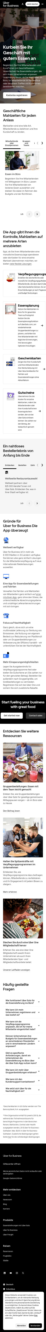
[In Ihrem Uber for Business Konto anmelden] (22, 4)
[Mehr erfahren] (23, 837)
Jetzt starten (32, 4)
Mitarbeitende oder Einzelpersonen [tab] (11, 143)
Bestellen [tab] (22, 465)
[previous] (37, 143)
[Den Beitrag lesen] (23, 762)
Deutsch (9, 1284)
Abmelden (21, 1326)
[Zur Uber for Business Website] (11, 4)
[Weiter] (37, 214)
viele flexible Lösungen (21, 264)
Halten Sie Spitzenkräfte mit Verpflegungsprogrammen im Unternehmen (19, 864)
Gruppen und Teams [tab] (26, 143)
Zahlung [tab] (34, 465)
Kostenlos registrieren (16, 95)
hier (9, 1137)
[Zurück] (29, 214)
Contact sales (35, 715)
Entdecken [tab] (9, 465)
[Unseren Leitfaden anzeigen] (23, 918)
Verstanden (35, 1326)
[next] (42, 143)
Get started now (12, 715)
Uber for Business (12, 1155)
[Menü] (42, 4)
